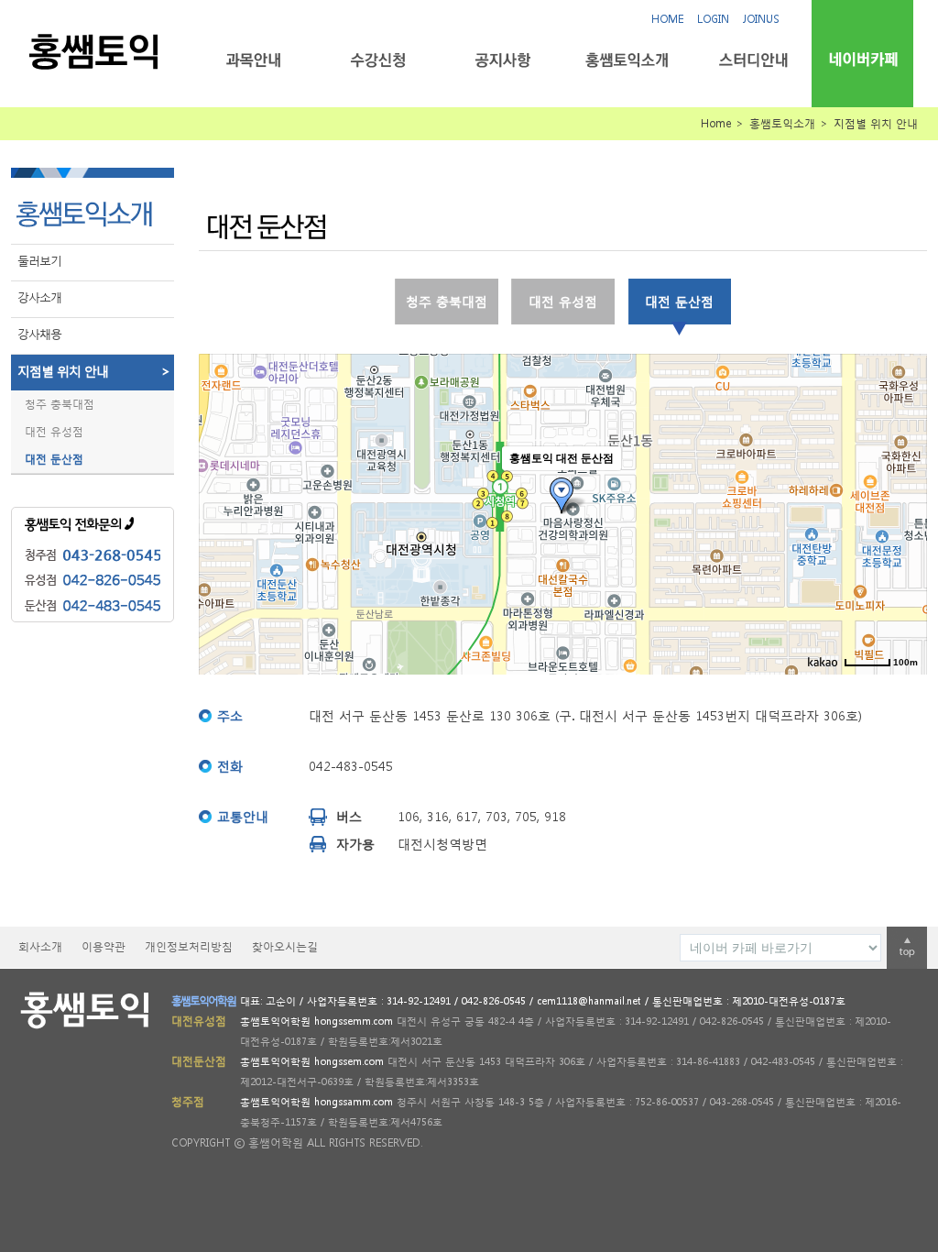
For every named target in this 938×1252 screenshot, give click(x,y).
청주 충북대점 (59, 404)
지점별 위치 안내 (93, 370)
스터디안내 (751, 60)
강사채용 (39, 334)
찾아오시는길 (285, 946)
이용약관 (103, 946)
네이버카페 (862, 59)
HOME (667, 19)
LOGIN (713, 19)
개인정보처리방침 (189, 946)
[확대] (904, 481)
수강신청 (378, 60)
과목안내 (253, 60)
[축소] (904, 511)
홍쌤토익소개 (627, 60)
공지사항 (502, 60)
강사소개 (39, 297)
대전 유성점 (54, 431)
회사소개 (40, 946)
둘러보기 (39, 261)
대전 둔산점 (54, 459)
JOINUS (761, 19)
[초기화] (904, 546)
